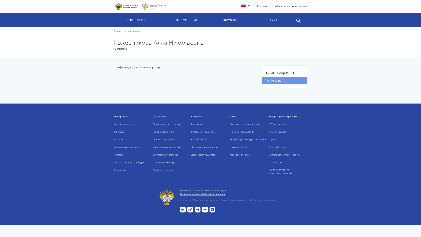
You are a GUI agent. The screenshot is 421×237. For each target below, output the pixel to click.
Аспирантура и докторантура (245, 124)
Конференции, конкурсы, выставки (248, 139)
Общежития (120, 170)
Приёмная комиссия (163, 170)
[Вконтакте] (183, 209)
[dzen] (205, 209)
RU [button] (248, 5)
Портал (272, 139)
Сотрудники (134, 31)
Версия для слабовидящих (263, 199)
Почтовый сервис (277, 147)
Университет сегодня (125, 124)
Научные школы (238, 147)
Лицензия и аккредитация (204, 147)
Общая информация (279, 73)
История (118, 154)
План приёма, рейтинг (164, 131)
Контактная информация (127, 147)
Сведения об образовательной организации (202, 193)
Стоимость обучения (163, 139)
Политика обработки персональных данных (280, 171)
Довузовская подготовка (165, 154)
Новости (118, 139)
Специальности (199, 139)
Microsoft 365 (275, 162)
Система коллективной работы (284, 154)
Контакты (262, 6)
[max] (212, 209)
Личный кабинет (277, 131)
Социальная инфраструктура (129, 162)
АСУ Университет (277, 124)
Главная (118, 31)
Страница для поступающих (167, 124)
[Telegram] (197, 209)
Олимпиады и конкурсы (165, 162)
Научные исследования (242, 131)
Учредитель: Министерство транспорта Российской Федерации (212, 199)
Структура (119, 131)
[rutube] (190, 209)
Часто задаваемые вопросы (167, 147)
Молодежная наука (240, 154)
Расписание (273, 80)
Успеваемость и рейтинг (203, 131)
